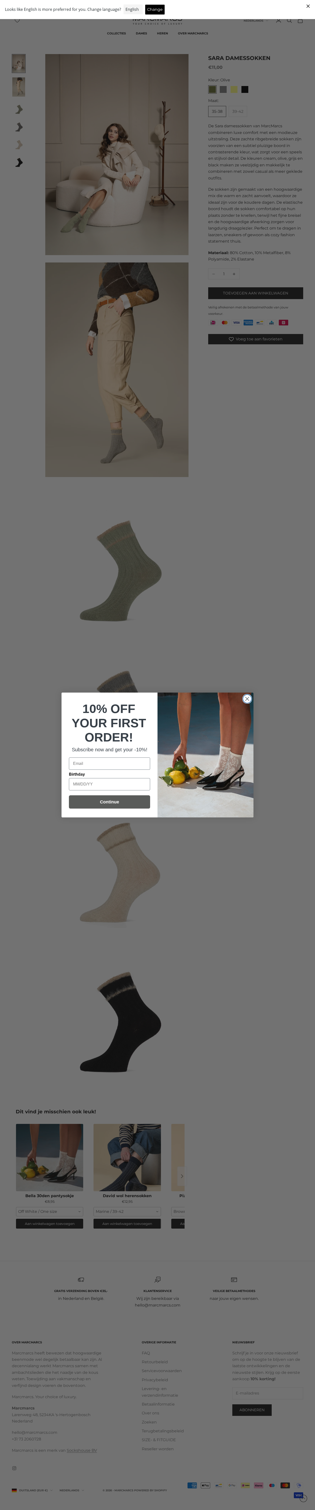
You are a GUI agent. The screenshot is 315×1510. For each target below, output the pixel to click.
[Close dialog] (247, 699)
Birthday (77, 774)
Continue (109, 801)
